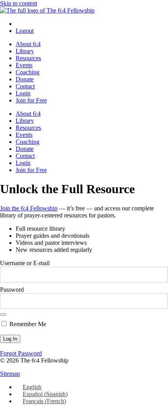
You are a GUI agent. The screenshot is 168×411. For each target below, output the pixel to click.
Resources (28, 58)
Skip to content (18, 3)
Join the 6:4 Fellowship (28, 208)
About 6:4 (28, 44)
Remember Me (27, 324)
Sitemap (10, 373)
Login (23, 93)
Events (24, 65)
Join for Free (31, 100)
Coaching (27, 72)
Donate (25, 79)
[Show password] (3, 314)
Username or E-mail (25, 263)
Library (25, 51)
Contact (25, 86)
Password (12, 289)
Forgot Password (21, 353)
